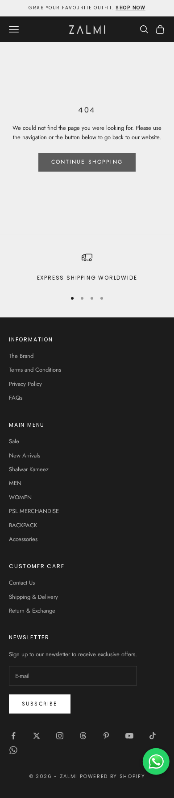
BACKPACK (23, 525)
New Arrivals (24, 455)
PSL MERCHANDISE (34, 511)
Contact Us (22, 582)
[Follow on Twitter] (36, 735)
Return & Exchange (32, 610)
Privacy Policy (25, 384)
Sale (14, 441)
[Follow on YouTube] (129, 735)
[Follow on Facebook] (13, 735)
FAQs (15, 397)
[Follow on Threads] (83, 735)
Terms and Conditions (35, 369)
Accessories (23, 539)
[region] (87, 267)
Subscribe (40, 704)
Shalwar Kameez (29, 469)
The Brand (21, 356)
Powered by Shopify (112, 776)
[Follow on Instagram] (59, 735)
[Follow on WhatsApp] (13, 750)
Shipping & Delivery (33, 597)
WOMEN (20, 497)
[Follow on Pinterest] (106, 735)
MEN (15, 483)
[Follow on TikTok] (152, 735)
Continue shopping (87, 162)
